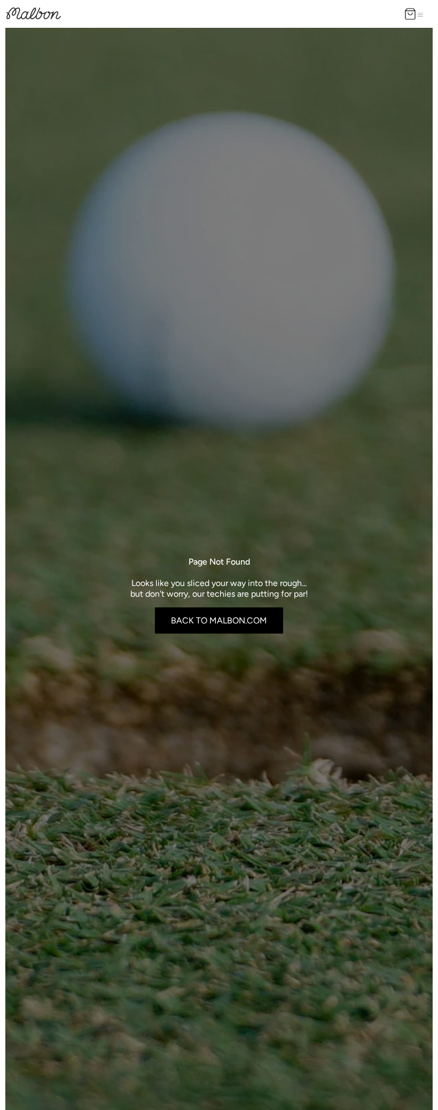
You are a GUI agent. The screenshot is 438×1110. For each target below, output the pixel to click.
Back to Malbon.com (219, 620)
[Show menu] (422, 14)
